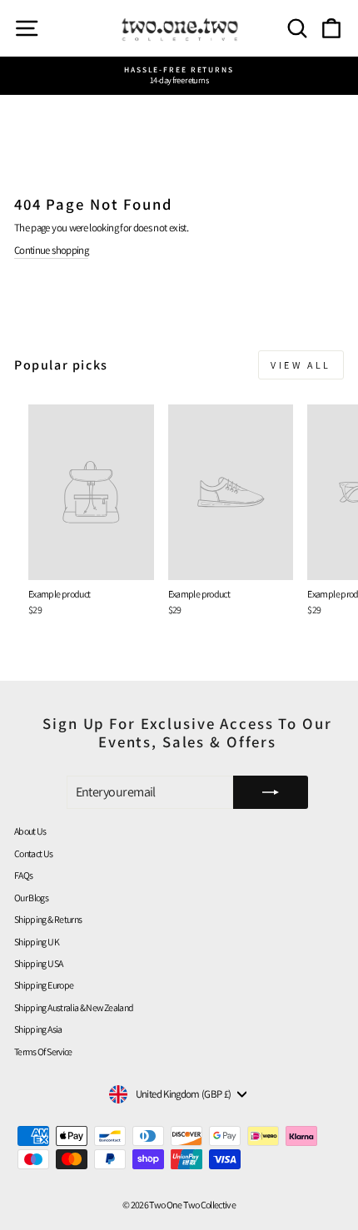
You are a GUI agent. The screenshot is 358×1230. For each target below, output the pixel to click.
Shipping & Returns (48, 919)
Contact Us (33, 853)
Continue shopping (51, 250)
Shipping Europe (43, 985)
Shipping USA (38, 963)
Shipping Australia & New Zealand (73, 1007)
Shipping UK (36, 941)
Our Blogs (31, 897)
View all (301, 365)
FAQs (23, 875)
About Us (30, 831)
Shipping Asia (38, 1029)
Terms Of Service (43, 1051)
